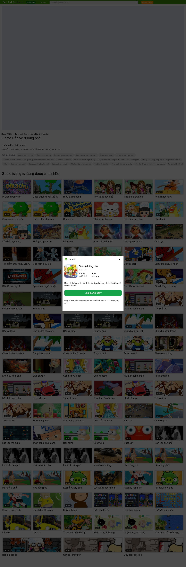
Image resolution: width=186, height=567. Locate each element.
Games (71, 259)
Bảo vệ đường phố (88, 266)
